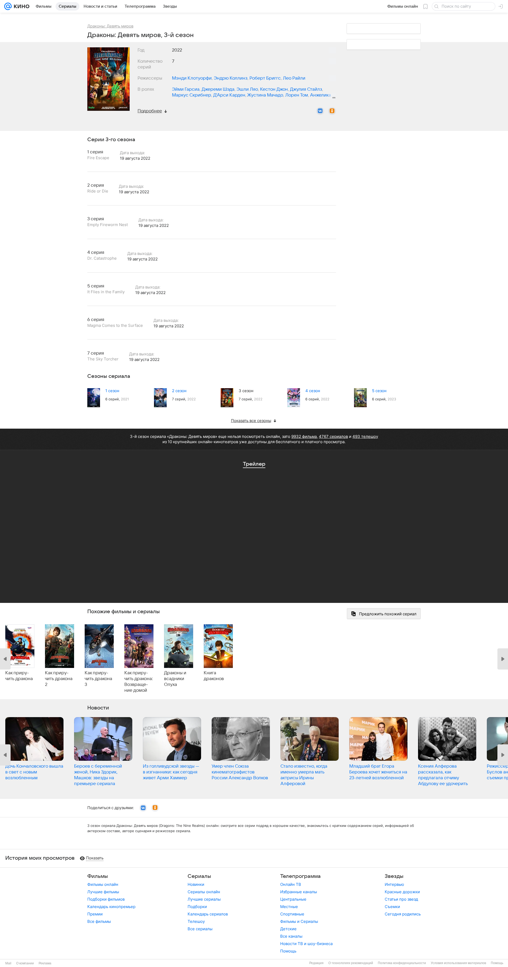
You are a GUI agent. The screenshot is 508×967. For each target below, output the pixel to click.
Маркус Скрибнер (191, 95)
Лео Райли (294, 78)
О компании (25, 963)
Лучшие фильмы (103, 891)
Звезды (394, 876)
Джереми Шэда (218, 89)
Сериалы (199, 876)
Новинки (196, 884)
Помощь (288, 951)
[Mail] (8, 6)
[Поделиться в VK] (320, 111)
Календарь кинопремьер (111, 906)
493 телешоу (365, 436)
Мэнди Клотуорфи (192, 78)
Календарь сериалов (208, 913)
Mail (8, 963)
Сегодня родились (403, 913)
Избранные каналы (298, 891)
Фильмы (97, 876)
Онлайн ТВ (290, 884)
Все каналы (291, 936)
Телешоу (196, 921)
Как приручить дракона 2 (58, 679)
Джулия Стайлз (306, 89)
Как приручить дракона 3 (98, 679)
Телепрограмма (300, 876)
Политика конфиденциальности (402, 963)
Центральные (293, 899)
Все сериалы (200, 928)
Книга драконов (214, 676)
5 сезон (379, 390)
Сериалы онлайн (204, 891)
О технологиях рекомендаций (350, 963)
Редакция (316, 963)
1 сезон (112, 390)
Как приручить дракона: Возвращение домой (138, 682)
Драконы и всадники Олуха (175, 679)
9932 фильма (304, 436)
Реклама (45, 963)
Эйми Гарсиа (185, 89)
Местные (289, 906)
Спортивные (292, 913)
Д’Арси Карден (229, 95)
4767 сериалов (333, 436)
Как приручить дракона (19, 676)
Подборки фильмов (106, 899)
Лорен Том (296, 95)
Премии (95, 913)
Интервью (394, 884)
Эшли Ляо (247, 89)
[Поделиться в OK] (332, 111)
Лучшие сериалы (204, 899)
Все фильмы (99, 921)
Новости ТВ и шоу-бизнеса (306, 943)
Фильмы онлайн (102, 884)
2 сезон (179, 390)
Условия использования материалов (458, 963)
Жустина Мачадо (265, 95)
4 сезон (312, 390)
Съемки (392, 906)
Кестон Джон (274, 89)
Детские (288, 928)
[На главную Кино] (20, 6)
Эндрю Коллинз (230, 78)
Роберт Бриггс (265, 78)
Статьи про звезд (401, 899)
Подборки (197, 906)
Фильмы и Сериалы (299, 921)
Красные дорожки (402, 891)
